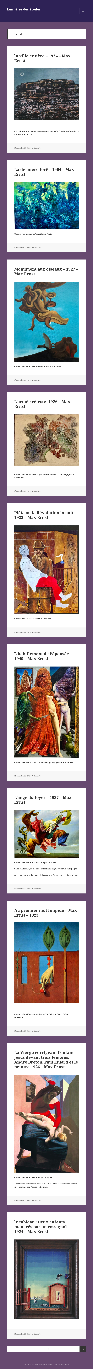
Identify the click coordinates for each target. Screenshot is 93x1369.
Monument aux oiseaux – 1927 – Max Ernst (46, 271)
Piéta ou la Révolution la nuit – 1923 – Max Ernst (45, 515)
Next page (83, 1349)
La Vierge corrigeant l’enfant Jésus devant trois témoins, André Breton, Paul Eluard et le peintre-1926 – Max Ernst (46, 1059)
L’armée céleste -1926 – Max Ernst (42, 404)
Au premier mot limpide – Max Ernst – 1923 (45, 913)
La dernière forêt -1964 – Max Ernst (44, 172)
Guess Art (37, 148)
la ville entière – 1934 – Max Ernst (42, 58)
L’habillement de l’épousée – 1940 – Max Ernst (43, 656)
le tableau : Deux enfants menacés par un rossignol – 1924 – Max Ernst (42, 1226)
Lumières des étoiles (24, 9)
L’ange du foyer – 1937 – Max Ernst (43, 800)
